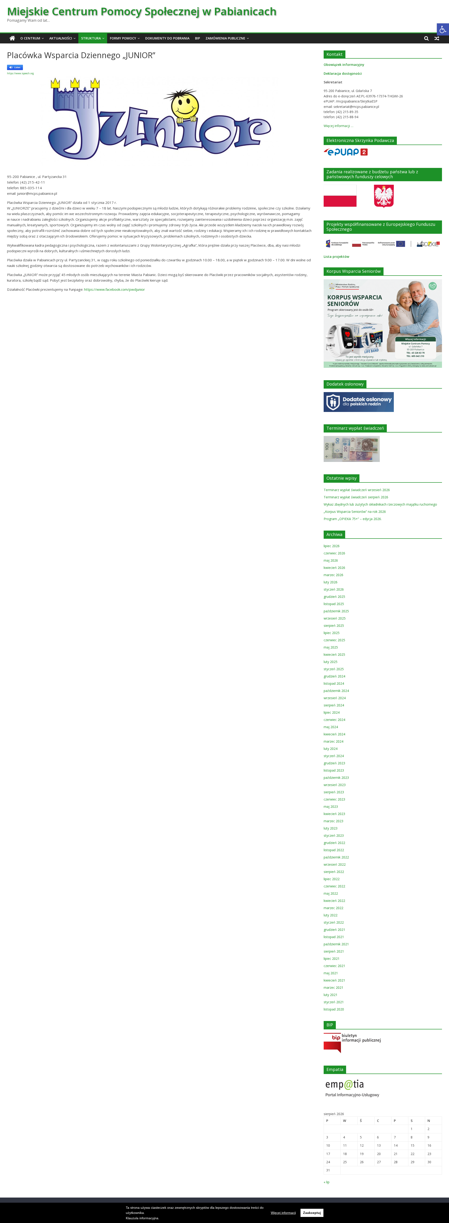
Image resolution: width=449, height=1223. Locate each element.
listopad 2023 (334, 770)
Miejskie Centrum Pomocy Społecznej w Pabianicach (142, 11)
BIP (197, 38)
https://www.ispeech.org (20, 73)
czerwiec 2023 (334, 799)
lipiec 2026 (332, 546)
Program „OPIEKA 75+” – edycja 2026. (353, 519)
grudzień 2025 (334, 596)
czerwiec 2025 (334, 640)
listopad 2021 (334, 937)
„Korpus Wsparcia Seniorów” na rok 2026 (355, 511)
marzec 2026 (333, 575)
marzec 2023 (333, 821)
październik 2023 (336, 777)
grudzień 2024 (334, 676)
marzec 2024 (333, 741)
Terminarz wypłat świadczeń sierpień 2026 (356, 497)
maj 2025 (331, 647)
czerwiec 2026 (334, 553)
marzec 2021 (333, 987)
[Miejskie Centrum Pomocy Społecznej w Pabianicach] (12, 38)
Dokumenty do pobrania (167, 38)
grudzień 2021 (334, 929)
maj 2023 (331, 806)
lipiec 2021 (332, 958)
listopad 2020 (334, 1009)
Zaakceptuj (312, 1213)
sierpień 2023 (334, 792)
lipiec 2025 (332, 633)
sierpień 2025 (334, 625)
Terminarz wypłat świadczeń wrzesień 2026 (357, 490)
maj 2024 (331, 727)
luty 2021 (330, 995)
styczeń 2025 (334, 669)
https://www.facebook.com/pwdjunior (114, 289)
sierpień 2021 (334, 951)
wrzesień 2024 (335, 698)
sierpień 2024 (334, 705)
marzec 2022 (333, 908)
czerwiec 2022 (334, 886)
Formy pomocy (123, 38)
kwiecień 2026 (334, 567)
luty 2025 (330, 661)
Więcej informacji (283, 1213)
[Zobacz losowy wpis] (437, 38)
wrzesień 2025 (335, 618)
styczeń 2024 (334, 756)
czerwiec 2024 (334, 719)
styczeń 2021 (334, 1002)
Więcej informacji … (338, 126)
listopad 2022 (334, 850)
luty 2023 (330, 828)
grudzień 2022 (334, 842)
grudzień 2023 (334, 763)
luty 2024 (330, 748)
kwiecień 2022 (334, 900)
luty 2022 (330, 915)
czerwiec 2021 (334, 966)
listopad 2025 (334, 604)
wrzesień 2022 (335, 864)
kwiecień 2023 (334, 814)
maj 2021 (331, 973)
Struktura (91, 38)
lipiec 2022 (332, 879)
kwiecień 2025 (334, 654)
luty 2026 (330, 582)
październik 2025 (336, 611)
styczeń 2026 (334, 589)
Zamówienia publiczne (225, 38)
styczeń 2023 (334, 835)
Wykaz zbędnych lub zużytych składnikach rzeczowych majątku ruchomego (380, 504)
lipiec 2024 (332, 712)
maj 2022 (331, 893)
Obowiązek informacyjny (344, 64)
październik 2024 (336, 690)
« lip (327, 1182)
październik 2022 (336, 857)
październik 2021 (336, 944)
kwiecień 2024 (334, 734)
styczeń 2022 (334, 922)
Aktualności (60, 38)
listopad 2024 (334, 683)
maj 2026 (331, 560)
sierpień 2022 (334, 871)
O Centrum (30, 38)
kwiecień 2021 (334, 980)
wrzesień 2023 (335, 785)
